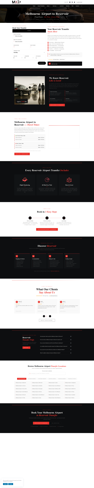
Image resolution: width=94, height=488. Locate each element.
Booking (67, 5)
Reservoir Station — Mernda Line (71, 263)
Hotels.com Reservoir (36, 266)
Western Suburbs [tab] (62, 378)
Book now (42, 63)
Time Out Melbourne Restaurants (55, 262)
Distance (29, 30)
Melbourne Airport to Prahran (69, 391)
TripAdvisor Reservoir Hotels (37, 262)
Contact (77, 5)
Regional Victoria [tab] (72, 378)
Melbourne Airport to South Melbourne (38, 394)
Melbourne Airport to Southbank (70, 394)
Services (54, 5)
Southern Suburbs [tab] (32, 378)
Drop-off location (17, 39)
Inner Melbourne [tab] (21, 378)
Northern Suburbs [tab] (42, 378)
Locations (62, 5)
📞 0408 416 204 (79, 2)
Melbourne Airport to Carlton (53, 382)
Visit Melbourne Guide (20, 262)
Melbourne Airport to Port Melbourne (54, 391)
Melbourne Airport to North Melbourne (22, 391)
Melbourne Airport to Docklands (37, 385)
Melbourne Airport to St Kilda (20, 397)
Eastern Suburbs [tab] (52, 378)
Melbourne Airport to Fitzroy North (21, 388)
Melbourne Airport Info (69, 262)
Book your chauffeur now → (55, 271)
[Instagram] (70, 2)
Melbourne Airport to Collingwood (70, 382)
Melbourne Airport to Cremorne (21, 385)
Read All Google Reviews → (47, 320)
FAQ (72, 5)
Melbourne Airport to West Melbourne (54, 397)
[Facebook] (72, 2)
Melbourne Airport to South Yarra (54, 394)
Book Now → (26, 347)
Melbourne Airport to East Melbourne (54, 385)
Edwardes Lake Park (20, 266)
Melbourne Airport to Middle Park (70, 388)
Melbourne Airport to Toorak (36, 397)
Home (34, 5)
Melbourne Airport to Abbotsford (21, 382)
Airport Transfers (41, 5)
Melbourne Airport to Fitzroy (69, 385)
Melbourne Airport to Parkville (37, 391)
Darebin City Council (20, 263)
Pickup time (32, 45)
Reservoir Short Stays (36, 263)
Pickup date (16, 45)
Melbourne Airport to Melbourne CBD (54, 388)
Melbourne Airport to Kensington (37, 388)
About (48, 5)
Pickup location (17, 34)
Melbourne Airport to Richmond (21, 394)
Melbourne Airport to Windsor (69, 397)
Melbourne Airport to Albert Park (37, 382)
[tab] (29, 30)
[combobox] (29, 53)
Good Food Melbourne (53, 266)
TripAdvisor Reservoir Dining (54, 263)
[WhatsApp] (74, 2)
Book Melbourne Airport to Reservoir (47, 229)
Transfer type (16, 50)
